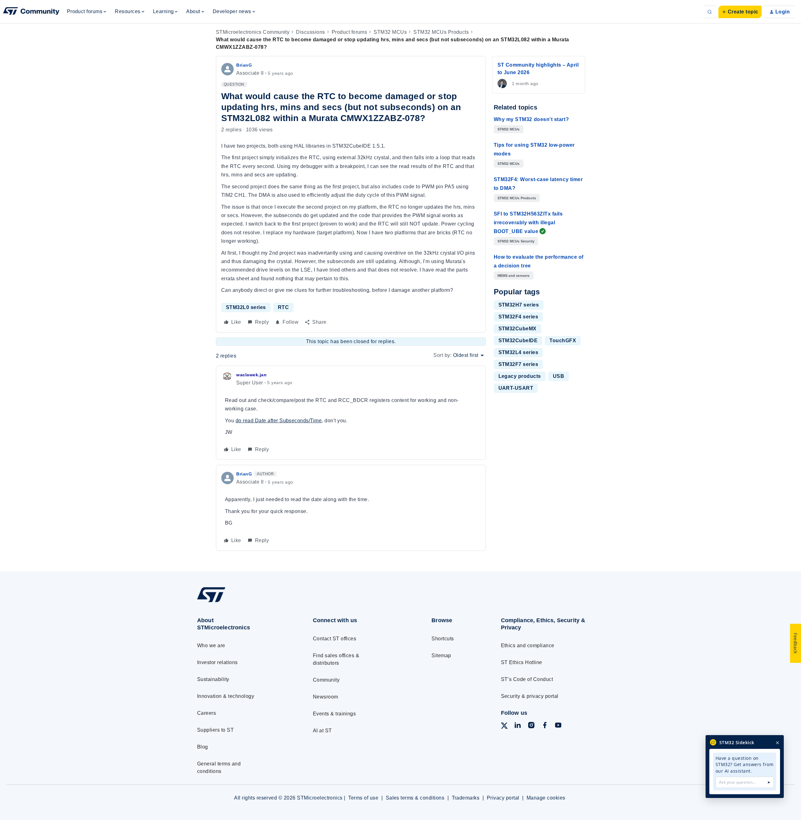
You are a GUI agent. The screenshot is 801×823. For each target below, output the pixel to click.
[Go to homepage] (243, 602)
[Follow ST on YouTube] (558, 726)
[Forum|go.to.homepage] (31, 12)
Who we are (211, 645)
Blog (202, 746)
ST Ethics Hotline (521, 662)
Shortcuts (442, 638)
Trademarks (466, 797)
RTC (283, 307)
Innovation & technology (225, 696)
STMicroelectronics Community (252, 32)
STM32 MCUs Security (516, 241)
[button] (740, 12)
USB (558, 376)
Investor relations (217, 662)
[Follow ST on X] (504, 727)
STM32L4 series (518, 352)
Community (326, 680)
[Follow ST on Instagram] (531, 726)
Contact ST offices (334, 638)
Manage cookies (546, 797)
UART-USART (515, 388)
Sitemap (441, 655)
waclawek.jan (251, 374)
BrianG (244, 65)
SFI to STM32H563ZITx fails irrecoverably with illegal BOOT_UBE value (528, 222)
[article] (351, 413)
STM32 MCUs (390, 32)
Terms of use (363, 797)
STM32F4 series (518, 316)
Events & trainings (334, 713)
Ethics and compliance (527, 645)
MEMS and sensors (513, 275)
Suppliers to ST (215, 730)
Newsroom (325, 696)
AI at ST (322, 730)
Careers (206, 713)
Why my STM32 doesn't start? (531, 119)
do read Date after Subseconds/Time (279, 420)
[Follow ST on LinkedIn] (517, 726)
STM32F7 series (518, 364)
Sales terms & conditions (415, 797)
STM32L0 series (246, 307)
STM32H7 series (518, 304)
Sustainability (213, 679)
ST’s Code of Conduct (527, 679)
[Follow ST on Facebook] (544, 726)
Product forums (349, 32)
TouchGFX (562, 340)
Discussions (310, 32)
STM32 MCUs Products (441, 32)
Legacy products (519, 376)
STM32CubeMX (517, 328)
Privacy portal (503, 797)
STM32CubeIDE (518, 340)
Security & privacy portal (530, 696)
